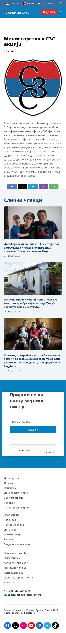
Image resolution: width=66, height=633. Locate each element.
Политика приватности (18, 577)
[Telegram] (33, 186)
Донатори (10, 529)
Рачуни (8, 539)
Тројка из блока (14, 524)
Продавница (11, 515)
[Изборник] (60, 12)
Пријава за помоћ (15, 553)
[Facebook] (12, 186)
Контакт (9, 582)
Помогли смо (12, 558)
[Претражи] (61, 3)
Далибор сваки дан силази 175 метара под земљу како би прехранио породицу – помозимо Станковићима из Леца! (32, 247)
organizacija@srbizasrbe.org (24, 594)
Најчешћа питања (15, 567)
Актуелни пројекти (16, 563)
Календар (10, 520)
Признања (10, 488)
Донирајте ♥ (11, 478)
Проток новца (12, 534)
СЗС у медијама (13, 497)
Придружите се (13, 572)
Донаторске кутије (16, 493)
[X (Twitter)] (22, 186)
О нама (8, 483)
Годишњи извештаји (17, 544)
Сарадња (9, 502)
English (31, 3)
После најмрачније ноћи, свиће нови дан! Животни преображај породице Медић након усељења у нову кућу (31, 303)
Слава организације (16, 507)
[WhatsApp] (53, 186)
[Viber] (43, 186)
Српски (14, 3)
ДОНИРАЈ (51, 12)
